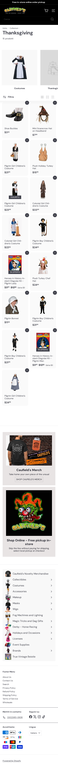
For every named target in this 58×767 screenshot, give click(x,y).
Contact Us (8, 680)
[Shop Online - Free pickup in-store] (29, 513)
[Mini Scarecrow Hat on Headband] (43, 120)
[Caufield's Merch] (29, 450)
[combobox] (29, 19)
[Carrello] (46, 10)
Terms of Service (10, 698)
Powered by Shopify (12, 760)
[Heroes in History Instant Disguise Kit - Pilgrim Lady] (15, 271)
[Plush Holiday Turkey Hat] (43, 158)
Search (6, 684)
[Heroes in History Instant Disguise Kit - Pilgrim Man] (43, 349)
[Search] (52, 19)
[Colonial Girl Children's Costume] (43, 195)
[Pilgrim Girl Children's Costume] (15, 158)
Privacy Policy (9, 688)
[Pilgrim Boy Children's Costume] (43, 233)
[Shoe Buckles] (15, 119)
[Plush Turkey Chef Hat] (43, 270)
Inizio (5, 28)
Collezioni (14, 28)
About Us (7, 677)
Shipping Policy (10, 695)
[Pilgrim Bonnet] (15, 309)
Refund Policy (9, 691)
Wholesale (7, 702)
